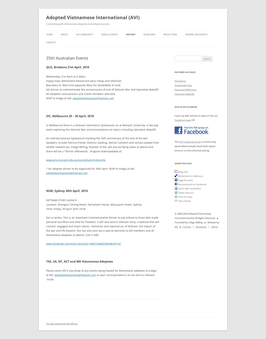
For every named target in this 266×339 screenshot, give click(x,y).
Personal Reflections (186, 89)
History (130, 34)
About (64, 34)
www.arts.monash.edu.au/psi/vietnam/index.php (76, 160)
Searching (149, 34)
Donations (180, 81)
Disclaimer (201, 226)
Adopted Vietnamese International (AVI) (93, 17)
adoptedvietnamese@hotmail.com (93, 98)
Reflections (170, 34)
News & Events (109, 34)
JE (176, 226)
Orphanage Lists (183, 85)
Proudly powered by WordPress (62, 323)
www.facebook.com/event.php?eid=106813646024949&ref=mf (83, 243)
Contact (51, 42)
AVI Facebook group (190, 141)
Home (49, 34)
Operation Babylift (184, 94)
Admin (214, 226)
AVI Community (84, 34)
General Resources (196, 34)
